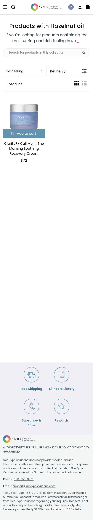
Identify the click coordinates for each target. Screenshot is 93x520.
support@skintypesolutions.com (34, 486)
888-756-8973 (24, 479)
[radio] (76, 84)
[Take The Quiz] (69, 7)
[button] (24, 71)
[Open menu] (4, 7)
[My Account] (78, 7)
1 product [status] (14, 84)
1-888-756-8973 (27, 493)
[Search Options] (85, 52)
